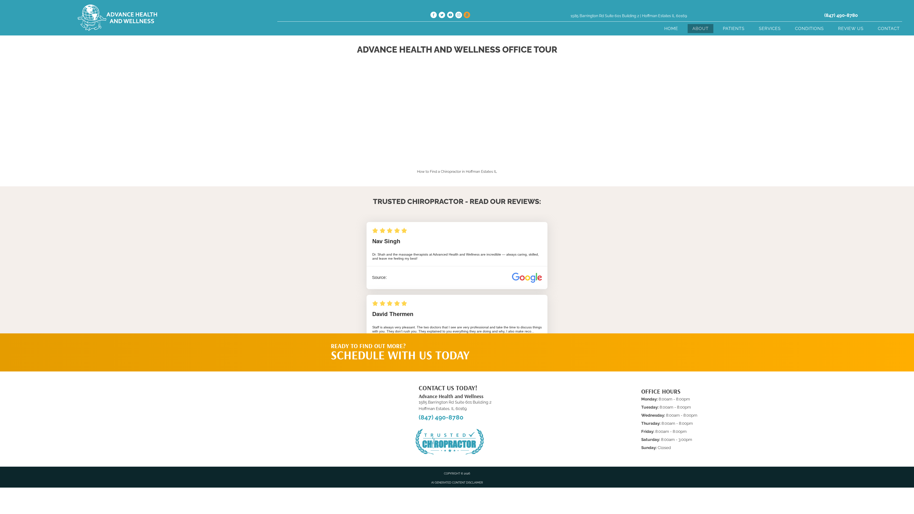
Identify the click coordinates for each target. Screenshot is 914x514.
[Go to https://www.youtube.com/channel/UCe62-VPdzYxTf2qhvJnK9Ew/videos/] (450, 16)
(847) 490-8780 (841, 15)
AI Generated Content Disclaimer (457, 482)
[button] (538, 343)
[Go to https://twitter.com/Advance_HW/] (442, 16)
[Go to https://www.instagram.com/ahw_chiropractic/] (458, 16)
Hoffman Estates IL (481, 171)
